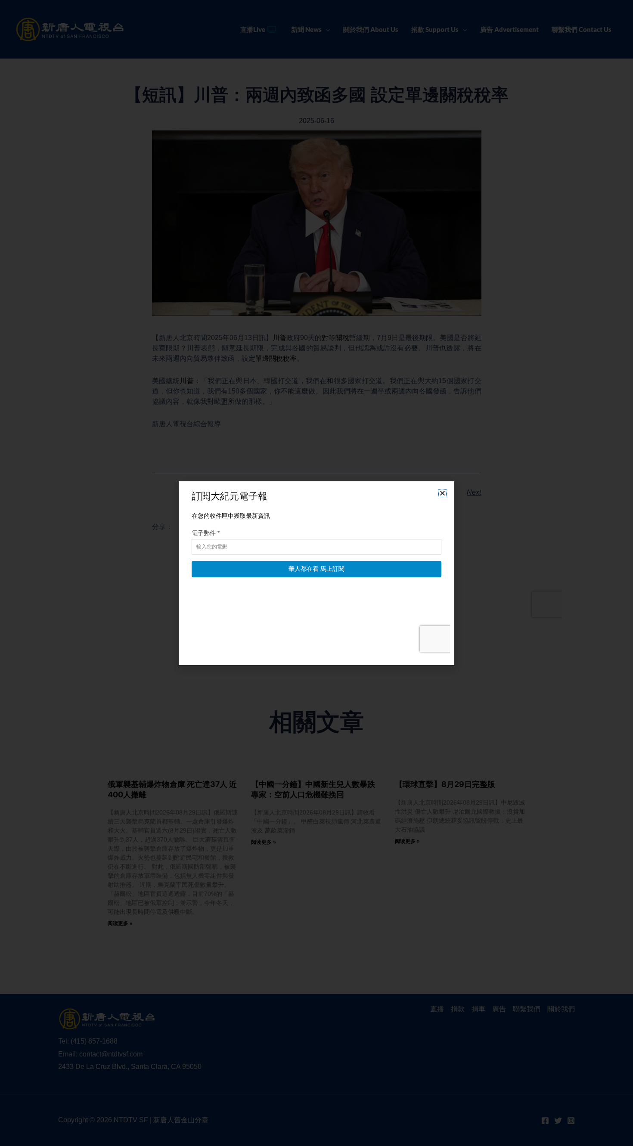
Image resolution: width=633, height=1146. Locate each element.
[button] (442, 493)
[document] (316, 573)
